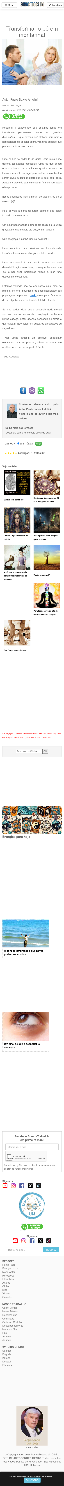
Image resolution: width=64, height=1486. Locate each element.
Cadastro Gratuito (12, 1322)
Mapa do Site (9, 1329)
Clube (5, 1286)
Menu (10, 5)
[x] (30, 1185)
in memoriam (32, 1447)
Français (7, 1365)
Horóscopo (8, 1275)
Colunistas (8, 1318)
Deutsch (6, 1361)
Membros (56, 5)
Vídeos (6, 1293)
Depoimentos (9, 1315)
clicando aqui (43, 432)
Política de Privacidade (29, 1461)
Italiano (6, 1358)
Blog (4, 1290)
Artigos (6, 1282)
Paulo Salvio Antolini (24, 99)
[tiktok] (38, 1185)
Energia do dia (10, 1268)
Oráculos (7, 1297)
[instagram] (13, 1185)
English (6, 1354)
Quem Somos (9, 1307)
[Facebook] (21, 1185)
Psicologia (16, 105)
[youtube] (5, 1185)
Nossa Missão (10, 1311)
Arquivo (6, 1336)
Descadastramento (12, 1325)
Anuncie (6, 1340)
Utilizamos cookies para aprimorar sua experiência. (30, 1476)
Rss (4, 1333)
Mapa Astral (9, 1272)
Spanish (6, 1350)
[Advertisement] (32, 696)
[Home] (32, 1205)
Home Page (9, 1265)
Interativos (8, 1279)
